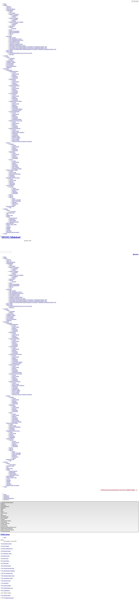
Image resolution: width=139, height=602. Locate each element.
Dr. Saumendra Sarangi (7, 578)
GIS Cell (11, 186)
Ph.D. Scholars (15, 167)
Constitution (15, 15)
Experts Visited (15, 140)
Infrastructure (15, 203)
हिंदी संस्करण (135, 254)
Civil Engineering (13, 93)
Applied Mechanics (13, 71)
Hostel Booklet (12, 220)
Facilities (5, 209)
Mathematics (12, 151)
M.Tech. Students (16, 137)
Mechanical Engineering (14, 128)
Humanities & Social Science (13, 177)
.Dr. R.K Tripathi (5, 546)
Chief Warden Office (14, 222)
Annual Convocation (5, 523)
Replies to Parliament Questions (7, 529)
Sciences (8, 142)
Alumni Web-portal (5, 506)
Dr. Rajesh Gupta (5, 556)
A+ (137, 1)
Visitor (10, 11)
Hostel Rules (12, 219)
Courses (14, 72)
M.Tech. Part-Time (16, 199)
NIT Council (12, 13)
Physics (11, 159)
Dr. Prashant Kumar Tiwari (8, 575)
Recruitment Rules (4, 516)
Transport (8, 227)
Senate (7, 57)
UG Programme (10, 63)
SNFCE (11, 197)
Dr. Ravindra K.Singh (6, 543)
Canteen (8, 229)
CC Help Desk (4, 524)
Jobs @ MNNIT (4, 518)
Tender (2, 511)
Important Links (4, 525)
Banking (8, 228)
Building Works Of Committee (16, 22)
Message (14, 28)
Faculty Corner (4, 512)
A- (132, 1)
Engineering (9, 70)
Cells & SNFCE (10, 185)
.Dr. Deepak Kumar (6, 565)
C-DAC (8, 225)
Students (2, 503)
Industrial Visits (15, 136)
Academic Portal (10, 61)
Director (11, 27)
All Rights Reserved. (9, 597)
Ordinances (9, 67)
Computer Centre (10, 212)
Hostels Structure (13, 218)
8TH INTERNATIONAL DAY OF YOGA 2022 (20, 53)
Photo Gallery (9, 50)
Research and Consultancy (18, 132)
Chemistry (11, 144)
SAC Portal (3, 505)
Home (4, 3)
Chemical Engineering (14, 85)
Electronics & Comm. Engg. (15, 120)
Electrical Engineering (14, 111)
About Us (8, 6)
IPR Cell (11, 33)
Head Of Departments (14, 31)
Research (14, 75)
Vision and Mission (10, 9)
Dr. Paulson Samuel (5, 551)
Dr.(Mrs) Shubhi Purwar (7, 548)
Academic (5, 55)
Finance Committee (13, 18)
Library (8, 210)
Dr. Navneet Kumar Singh (8, 568)
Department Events (16, 110)
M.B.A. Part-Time (16, 201)
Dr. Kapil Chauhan (6, 585)
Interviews (11, 54)
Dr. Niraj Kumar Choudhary (8, 570)
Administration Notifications (7, 528)
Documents (9, 36)
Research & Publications (14, 173)
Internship (14, 202)
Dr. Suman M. (5, 583)
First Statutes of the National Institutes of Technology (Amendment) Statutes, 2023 (28, 48)
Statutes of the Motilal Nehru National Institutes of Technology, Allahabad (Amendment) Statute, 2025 (32, 49)
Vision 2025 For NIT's (14, 42)
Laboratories (15, 77)
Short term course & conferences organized (22, 141)
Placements (11, 175)
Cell (2, 514)
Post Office (9, 231)
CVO (10, 35)
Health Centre (9, 215)
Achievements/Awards (5, 531)
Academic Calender (10, 62)
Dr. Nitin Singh (4, 563)
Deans (10, 29)
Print (4, 537)
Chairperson (12, 26)
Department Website (16, 119)
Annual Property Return (6, 520)
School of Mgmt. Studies (12, 170)
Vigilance (3, 519)
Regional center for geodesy (12, 232)
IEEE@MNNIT (10, 223)
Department (6, 68)
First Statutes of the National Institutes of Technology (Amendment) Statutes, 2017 (28, 46)
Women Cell (3, 515)
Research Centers (10, 206)
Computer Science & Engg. (15, 101)
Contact (14, 205)
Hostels (8, 216)
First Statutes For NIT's (14, 41)
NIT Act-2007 (12, 37)
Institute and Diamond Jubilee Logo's (8, 527)
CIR (10, 207)
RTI (2, 510)
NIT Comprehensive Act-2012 (16, 40)
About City (9, 7)
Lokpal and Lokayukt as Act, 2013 (17, 45)
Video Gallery (9, 51)
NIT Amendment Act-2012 (15, 39)
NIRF (2, 509)
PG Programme (9, 64)
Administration (9, 10)
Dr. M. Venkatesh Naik (7, 573)
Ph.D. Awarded (15, 138)
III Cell (11, 194)
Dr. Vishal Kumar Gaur (7, 588)
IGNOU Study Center (11, 224)
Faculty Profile (15, 74)
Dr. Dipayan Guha (6, 580)
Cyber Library (12, 211)
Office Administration (14, 32)
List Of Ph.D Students (17, 109)
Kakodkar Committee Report (16, 44)
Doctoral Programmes (11, 66)
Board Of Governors (14, 14)
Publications (15, 76)
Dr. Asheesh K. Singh (6, 553)
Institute (5, 5)
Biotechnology (12, 79)
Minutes (14, 16)
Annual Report (4, 522)
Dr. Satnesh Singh (6, 595)
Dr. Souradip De (6, 590)
